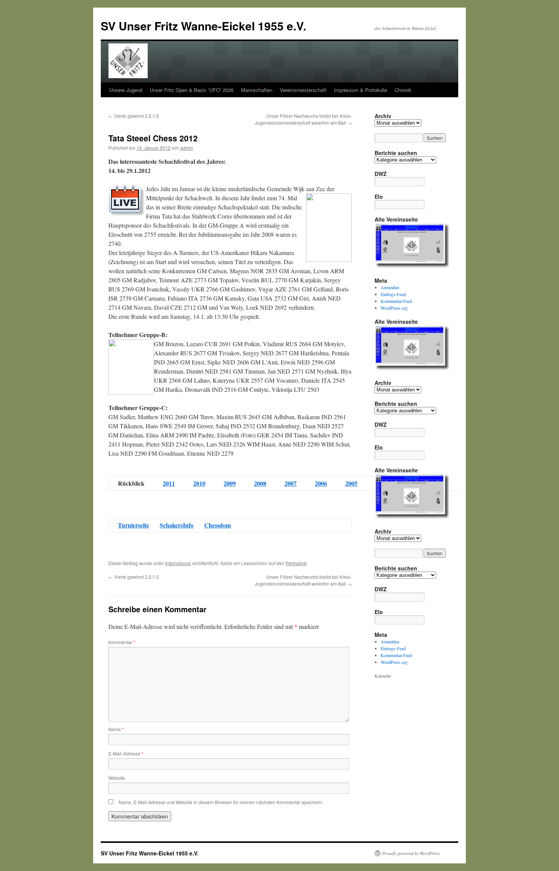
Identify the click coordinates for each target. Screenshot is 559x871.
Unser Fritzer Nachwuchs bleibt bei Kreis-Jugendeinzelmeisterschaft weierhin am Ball (303, 119)
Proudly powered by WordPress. (411, 853)
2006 (321, 483)
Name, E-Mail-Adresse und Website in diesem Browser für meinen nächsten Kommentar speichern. (221, 802)
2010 (199, 483)
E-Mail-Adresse (125, 753)
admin (186, 147)
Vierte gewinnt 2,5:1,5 (133, 115)
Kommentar (121, 642)
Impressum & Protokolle (360, 89)
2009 (230, 483)
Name (116, 729)
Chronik (403, 89)
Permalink (296, 563)
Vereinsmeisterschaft (303, 89)
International (178, 563)
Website (116, 777)
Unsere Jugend (125, 89)
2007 (290, 483)
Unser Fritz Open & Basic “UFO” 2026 (191, 89)
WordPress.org (394, 308)
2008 (260, 483)
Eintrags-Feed (393, 294)
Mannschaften (256, 89)
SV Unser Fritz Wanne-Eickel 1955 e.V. (203, 25)
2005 (351, 483)
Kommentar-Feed (396, 301)
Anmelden (390, 287)
